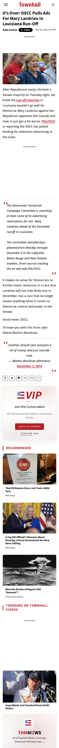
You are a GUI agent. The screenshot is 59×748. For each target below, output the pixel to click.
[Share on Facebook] (18, 378)
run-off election (27, 100)
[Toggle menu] (6, 4)
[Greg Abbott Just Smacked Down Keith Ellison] (29, 686)
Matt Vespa (10, 495)
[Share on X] (5, 378)
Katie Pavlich (10, 30)
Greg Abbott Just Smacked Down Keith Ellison (27, 707)
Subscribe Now (29, 433)
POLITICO (48, 121)
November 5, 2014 (29, 366)
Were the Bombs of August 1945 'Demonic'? (23, 591)
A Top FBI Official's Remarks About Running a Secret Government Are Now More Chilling (27, 540)
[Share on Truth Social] (12, 378)
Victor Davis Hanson (14, 596)
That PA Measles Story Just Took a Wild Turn (27, 489)
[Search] (53, 4)
